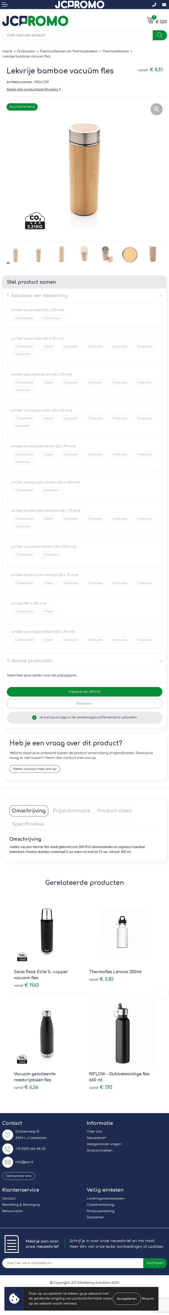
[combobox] (77, 35)
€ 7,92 (100, 1087)
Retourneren (12, 1211)
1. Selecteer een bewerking (37, 295)
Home (7, 51)
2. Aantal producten (29, 660)
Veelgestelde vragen (104, 1144)
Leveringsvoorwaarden (106, 1198)
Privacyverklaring (101, 1211)
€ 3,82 (101, 979)
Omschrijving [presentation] (29, 811)
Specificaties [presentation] (28, 824)
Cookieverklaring (100, 1205)
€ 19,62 (26, 985)
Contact (8, 1198)
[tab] (28, 810)
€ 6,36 (26, 1087)
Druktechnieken (99, 1150)
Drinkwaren (26, 51)
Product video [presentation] (114, 811)
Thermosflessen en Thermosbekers (69, 51)
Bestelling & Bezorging (21, 1205)
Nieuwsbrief (96, 1138)
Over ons (94, 1131)
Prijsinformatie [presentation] (71, 811)
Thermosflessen (115, 51)
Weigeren (148, 1298)
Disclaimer (95, 1217)
